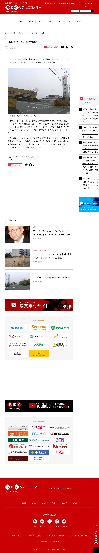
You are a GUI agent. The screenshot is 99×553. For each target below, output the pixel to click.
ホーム (20, 21)
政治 (40, 21)
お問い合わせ (57, 541)
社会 (49, 21)
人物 (59, 21)
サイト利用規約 (42, 541)
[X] (49, 521)
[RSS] (35, 521)
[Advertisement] (21, 197)
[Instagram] (57, 521)
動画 (79, 21)
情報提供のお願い (35, 535)
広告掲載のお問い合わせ (55, 535)
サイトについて (17, 535)
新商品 (69, 21)
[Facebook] (64, 521)
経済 (31, 21)
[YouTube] (42, 521)
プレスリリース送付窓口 (78, 535)
